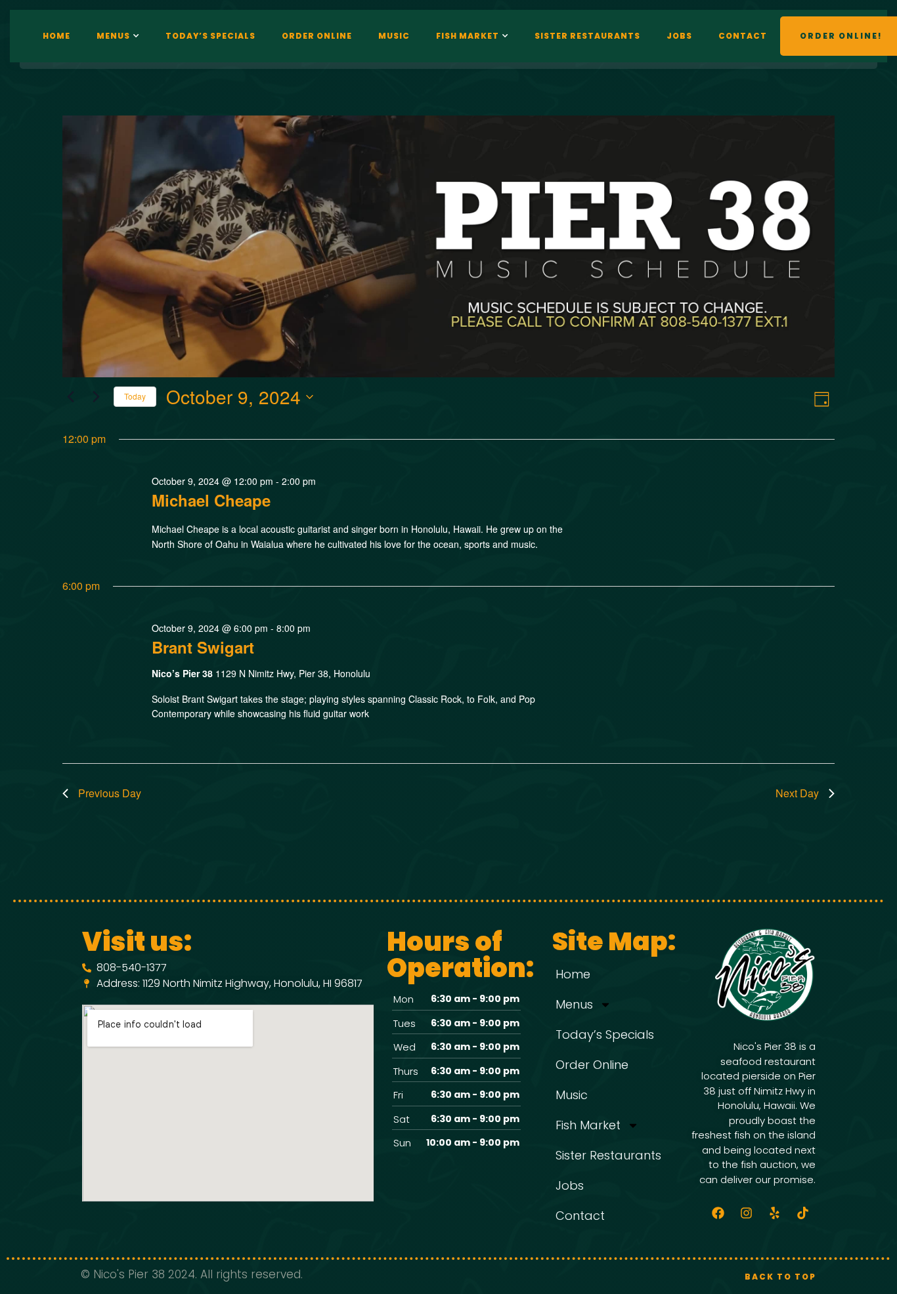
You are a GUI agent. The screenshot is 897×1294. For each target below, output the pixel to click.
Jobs (679, 35)
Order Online (317, 35)
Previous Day (109, 793)
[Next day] (96, 397)
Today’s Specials (210, 35)
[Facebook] (718, 1212)
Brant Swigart (203, 647)
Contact (742, 35)
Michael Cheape (211, 500)
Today (135, 396)
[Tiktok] (803, 1212)
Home (56, 35)
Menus (113, 35)
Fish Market (467, 35)
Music (394, 35)
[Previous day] (70, 397)
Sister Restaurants (587, 35)
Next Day (797, 793)
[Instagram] (746, 1212)
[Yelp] (774, 1212)
